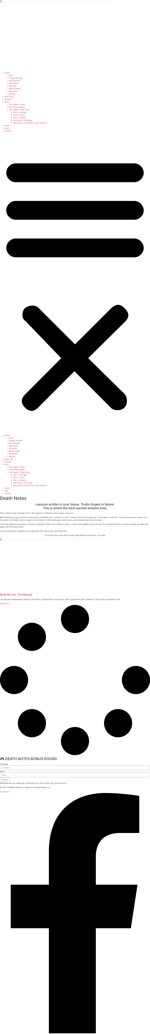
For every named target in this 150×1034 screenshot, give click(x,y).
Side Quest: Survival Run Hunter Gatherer (30, 123)
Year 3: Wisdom (19, 117)
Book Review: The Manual (16, 594)
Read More (4, 603)
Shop (6, 128)
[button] (75, 283)
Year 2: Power (19, 115)
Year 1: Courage (19, 112)
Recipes (12, 94)
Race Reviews (14, 81)
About (6, 125)
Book (6, 102)
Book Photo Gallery (17, 107)
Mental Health (14, 88)
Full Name (4, 764)
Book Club (8, 96)
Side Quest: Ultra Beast (22, 120)
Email (2, 771)
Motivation (13, 91)
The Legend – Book (17, 104)
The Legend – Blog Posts (19, 110)
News (11, 75)
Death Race (13, 83)
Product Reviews (16, 78)
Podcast (7, 99)
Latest (7, 73)
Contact (7, 131)
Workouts (13, 86)
